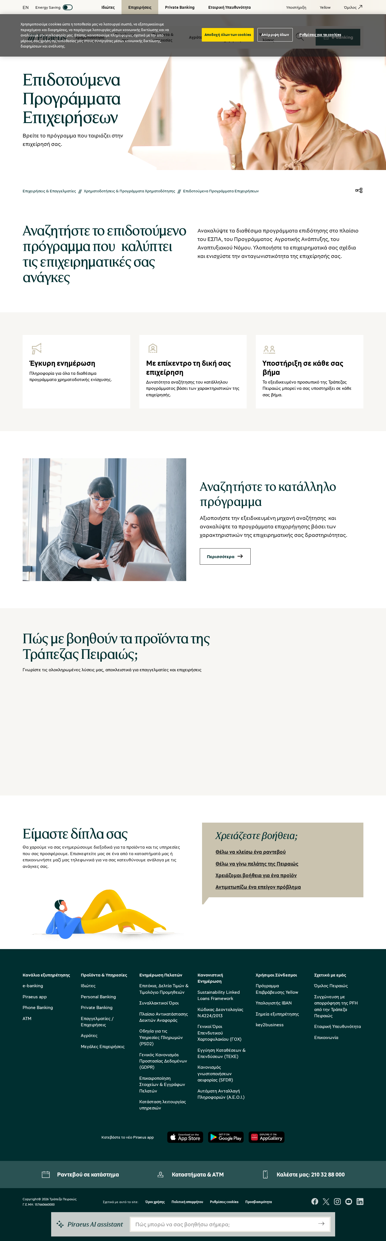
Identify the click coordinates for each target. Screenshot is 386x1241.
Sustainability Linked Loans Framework (219, 995)
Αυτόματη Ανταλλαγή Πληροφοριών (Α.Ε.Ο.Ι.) (221, 1094)
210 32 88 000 (328, 1174)
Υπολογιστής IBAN (274, 1003)
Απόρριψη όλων (275, 34)
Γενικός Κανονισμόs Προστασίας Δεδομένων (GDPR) (163, 1060)
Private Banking (96, 1007)
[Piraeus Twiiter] (326, 1202)
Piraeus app (35, 996)
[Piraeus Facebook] (314, 1202)
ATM (27, 1018)
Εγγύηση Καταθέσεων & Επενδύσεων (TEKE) (222, 1053)
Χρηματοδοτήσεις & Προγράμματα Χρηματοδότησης (129, 190)
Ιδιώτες (88, 985)
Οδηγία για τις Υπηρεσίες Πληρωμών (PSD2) (161, 1037)
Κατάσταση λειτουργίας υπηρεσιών (162, 1104)
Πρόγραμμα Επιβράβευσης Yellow (277, 988)
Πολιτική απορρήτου (187, 1202)
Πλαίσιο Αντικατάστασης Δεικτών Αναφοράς (163, 1017)
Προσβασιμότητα (258, 1202)
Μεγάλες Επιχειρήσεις (103, 1046)
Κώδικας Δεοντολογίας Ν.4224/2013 (220, 1012)
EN (26, 7)
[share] (358, 191)
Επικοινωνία (326, 1037)
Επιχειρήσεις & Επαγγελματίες (49, 190)
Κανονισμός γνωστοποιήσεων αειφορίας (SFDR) (215, 1073)
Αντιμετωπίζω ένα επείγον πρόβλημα (258, 886)
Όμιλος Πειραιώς (331, 985)
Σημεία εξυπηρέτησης (277, 1014)
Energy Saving (47, 7)
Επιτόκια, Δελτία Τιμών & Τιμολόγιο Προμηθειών (163, 988)
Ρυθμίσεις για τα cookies (320, 34)
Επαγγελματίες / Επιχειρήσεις (97, 1021)
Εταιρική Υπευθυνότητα (337, 1026)
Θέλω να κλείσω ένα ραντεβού (251, 851)
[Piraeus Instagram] (337, 1202)
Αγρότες (89, 1035)
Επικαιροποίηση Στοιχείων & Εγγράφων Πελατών (162, 1084)
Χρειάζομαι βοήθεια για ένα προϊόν (256, 875)
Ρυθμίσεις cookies (224, 1202)
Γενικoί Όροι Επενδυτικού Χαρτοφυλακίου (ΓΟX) (220, 1032)
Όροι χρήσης (155, 1202)
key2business (270, 1024)
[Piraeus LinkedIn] (360, 1202)
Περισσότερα (221, 556)
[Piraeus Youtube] (348, 1202)
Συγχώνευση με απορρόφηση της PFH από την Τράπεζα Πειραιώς (336, 1006)
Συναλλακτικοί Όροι (159, 1003)
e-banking (33, 985)
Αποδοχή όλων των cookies (228, 34)
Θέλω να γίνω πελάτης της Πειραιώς (257, 863)
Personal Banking (98, 996)
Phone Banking (38, 1007)
